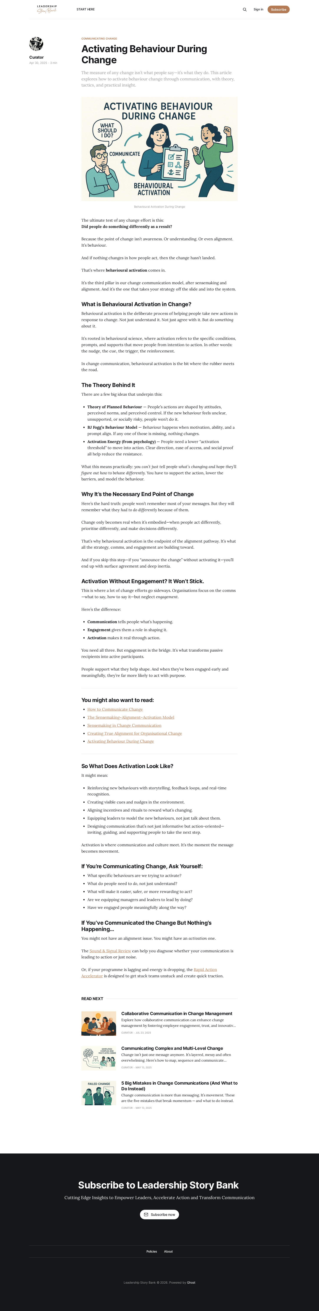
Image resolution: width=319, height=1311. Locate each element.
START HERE (86, 9)
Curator (36, 57)
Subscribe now (163, 1214)
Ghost (191, 1282)
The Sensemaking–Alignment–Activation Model (130, 717)
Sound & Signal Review (110, 950)
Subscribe (278, 9)
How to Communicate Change (115, 709)
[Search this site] (245, 9)
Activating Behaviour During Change (120, 741)
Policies (151, 1251)
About (168, 1251)
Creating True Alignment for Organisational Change (134, 733)
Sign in (258, 9)
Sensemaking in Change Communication (124, 725)
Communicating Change (99, 38)
